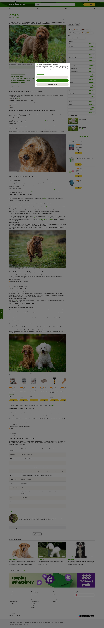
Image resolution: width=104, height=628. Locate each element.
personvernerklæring (40, 74)
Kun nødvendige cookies (52, 84)
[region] (52, 75)
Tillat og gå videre (52, 80)
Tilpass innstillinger (52, 77)
